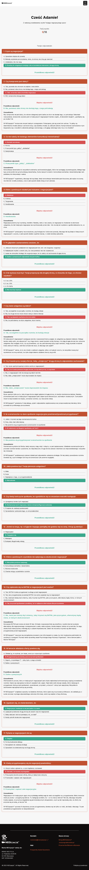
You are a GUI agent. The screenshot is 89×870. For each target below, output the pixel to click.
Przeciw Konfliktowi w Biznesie (69, 845)
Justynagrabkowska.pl (66, 842)
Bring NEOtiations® (65, 840)
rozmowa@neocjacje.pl (38, 840)
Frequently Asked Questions (40, 850)
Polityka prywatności (80, 865)
